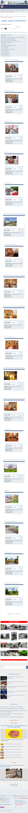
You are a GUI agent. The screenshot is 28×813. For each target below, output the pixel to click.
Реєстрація (12, 785)
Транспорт (3, 51)
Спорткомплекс (4, 46)
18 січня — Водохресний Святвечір (11, 60)
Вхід (17, 785)
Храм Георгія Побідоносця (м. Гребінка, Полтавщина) (14, 275)
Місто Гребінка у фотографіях (20, 16)
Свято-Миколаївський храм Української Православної (14, 213)
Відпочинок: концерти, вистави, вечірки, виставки (11, 37)
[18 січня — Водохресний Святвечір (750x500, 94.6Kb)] (11, 72)
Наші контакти (3, 795)
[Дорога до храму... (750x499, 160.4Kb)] (11, 564)
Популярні (16, 9)
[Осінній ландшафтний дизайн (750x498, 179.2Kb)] (11, 533)
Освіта (2, 36)
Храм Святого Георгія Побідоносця (11, 583)
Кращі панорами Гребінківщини (7, 40)
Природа (11, 10)
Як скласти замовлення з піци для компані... (13, 744)
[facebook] (1, 807)
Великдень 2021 (7, 429)
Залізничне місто (24, 10)
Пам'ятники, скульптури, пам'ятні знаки (9, 41)
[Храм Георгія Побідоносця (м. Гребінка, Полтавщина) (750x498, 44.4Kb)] (10, 379)
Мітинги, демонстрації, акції (6, 38)
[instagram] (4, 807)
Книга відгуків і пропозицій (20, 802)
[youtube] (3, 807)
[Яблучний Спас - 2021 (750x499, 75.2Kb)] (11, 164)
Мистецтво (2, 12)
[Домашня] (1, 7)
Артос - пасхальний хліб (9, 336)
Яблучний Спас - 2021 (8, 121)
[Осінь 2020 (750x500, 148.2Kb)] (11, 502)
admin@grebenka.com (5, 798)
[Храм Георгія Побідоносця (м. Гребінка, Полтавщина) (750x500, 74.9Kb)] (10, 410)
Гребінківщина (17, 10)
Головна (5, 16)
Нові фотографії (4, 9)
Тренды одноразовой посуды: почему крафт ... (13, 746)
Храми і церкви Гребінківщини (7, 45)
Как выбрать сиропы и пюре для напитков (13, 752)
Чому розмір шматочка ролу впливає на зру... (13, 757)
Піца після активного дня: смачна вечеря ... (13, 755)
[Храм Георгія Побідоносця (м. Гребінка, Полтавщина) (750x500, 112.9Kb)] (10, 287)
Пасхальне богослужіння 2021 (10, 244)
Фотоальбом (10, 16)
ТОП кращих (10, 9)
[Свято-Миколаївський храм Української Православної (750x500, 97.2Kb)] (10, 225)
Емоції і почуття (4, 50)
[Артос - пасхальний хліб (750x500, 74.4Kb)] (11, 348)
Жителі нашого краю (5, 34)
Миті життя (3, 48)
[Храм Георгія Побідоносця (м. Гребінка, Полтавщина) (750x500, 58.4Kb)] (10, 471)
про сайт (7, 802)
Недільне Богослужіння (9, 90)
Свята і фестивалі (4, 53)
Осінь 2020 (6, 490)
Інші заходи (3, 54)
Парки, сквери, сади (5, 55)
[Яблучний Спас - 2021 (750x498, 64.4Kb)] (11, 195)
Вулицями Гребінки (4, 10)
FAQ (16, 803)
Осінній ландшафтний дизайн (10, 521)
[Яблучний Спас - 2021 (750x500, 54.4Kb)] (11, 133)
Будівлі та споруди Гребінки (6, 49)
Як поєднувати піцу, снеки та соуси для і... (12, 749)
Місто (20, 9)
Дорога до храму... (8, 552)
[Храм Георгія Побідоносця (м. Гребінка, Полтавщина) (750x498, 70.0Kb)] (10, 318)
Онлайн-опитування (19, 800)
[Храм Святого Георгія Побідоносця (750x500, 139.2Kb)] (11, 595)
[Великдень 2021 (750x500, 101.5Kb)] (11, 441)
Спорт (2, 44)
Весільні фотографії (5, 42)
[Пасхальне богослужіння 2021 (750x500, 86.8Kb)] (11, 256)
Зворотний (4, 800)
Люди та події (25, 9)
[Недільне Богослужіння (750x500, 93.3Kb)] (11, 102)
